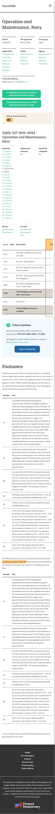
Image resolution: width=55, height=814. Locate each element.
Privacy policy (28, 765)
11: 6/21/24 (7, 183)
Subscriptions (28, 768)
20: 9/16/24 (7, 209)
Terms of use (27, 762)
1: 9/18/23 (6, 151)
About (27, 752)
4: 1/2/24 (6, 160)
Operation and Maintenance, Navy (26, 232)
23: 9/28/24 (7, 218)
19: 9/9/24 (6, 206)
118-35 (15, 82)
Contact (27, 759)
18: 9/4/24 (6, 203)
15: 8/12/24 (7, 195)
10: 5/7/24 (6, 180)
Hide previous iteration (16, 116)
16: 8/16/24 (7, 198)
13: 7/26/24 (7, 189)
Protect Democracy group (30, 797)
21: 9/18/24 (7, 212)
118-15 (24, 82)
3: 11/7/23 (6, 157)
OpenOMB (8, 6)
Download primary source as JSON (22, 103)
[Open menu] (50, 5)
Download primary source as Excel (21, 93)
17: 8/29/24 (7, 201)
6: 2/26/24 (6, 166)
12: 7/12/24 (7, 186)
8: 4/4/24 (6, 174)
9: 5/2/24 (6, 177)
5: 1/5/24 (6, 163)
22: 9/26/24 (7, 215)
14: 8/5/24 (6, 192)
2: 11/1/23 (6, 154)
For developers (27, 755)
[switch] (9, 120)
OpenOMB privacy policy (18, 342)
